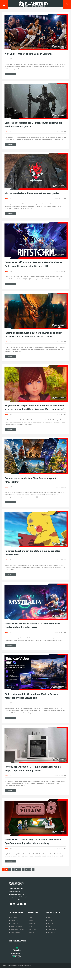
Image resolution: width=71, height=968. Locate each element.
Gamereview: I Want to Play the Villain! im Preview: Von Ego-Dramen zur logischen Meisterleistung (33, 841)
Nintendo (32, 923)
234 (26, 870)
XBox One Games (16, 926)
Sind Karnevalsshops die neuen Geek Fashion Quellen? (32, 193)
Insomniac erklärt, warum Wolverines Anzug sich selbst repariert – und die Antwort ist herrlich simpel (33, 334)
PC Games (14, 917)
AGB (49, 926)
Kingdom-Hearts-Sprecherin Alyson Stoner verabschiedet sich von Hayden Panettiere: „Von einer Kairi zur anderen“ (34, 407)
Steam (31, 926)
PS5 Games (14, 923)
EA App (31, 932)
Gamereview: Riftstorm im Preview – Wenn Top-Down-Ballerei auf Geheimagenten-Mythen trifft (33, 264)
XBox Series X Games (17, 929)
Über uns (50, 920)
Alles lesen (10, 74)
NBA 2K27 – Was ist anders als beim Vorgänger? (29, 54)
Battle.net (32, 929)
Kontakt (50, 923)
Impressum (51, 932)
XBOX (31, 920)
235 (30, 870)
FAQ (49, 917)
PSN (30, 917)
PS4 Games (14, 920)
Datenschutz (52, 929)
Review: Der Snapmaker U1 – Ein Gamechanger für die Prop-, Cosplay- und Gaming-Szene (33, 768)
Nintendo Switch (16, 932)
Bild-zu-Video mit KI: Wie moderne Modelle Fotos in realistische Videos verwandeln (31, 696)
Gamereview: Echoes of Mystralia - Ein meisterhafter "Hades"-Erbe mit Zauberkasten (32, 625)
